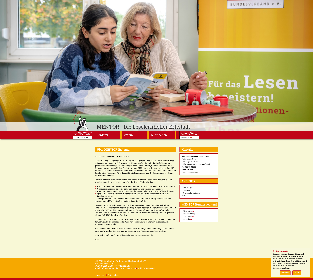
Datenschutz (113, 275)
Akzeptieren (285, 272)
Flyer (97, 239)
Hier (184, 196)
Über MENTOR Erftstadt (113, 149)
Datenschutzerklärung (281, 268)
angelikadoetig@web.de (191, 172)
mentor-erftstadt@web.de (142, 235)
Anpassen (296, 272)
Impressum (100, 275)
